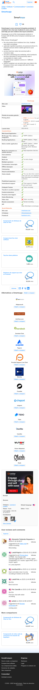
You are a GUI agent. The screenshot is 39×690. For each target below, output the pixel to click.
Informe (14, 288)
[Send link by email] (20, 288)
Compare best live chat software (10, 238)
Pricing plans (24, 555)
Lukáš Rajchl (16, 552)
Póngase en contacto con (28, 665)
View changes (7, 523)
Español (36, 2)
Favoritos (16, 24)
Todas (3, 6)
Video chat (23, 543)
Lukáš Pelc (15, 579)
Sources (5, 500)
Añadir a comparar (29, 293)
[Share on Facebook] (22, 288)
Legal (22, 663)
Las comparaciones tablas (9, 665)
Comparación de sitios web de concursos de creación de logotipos (12, 635)
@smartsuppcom (26, 213)
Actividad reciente (6, 677)
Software (10, 6)
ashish (14, 601)
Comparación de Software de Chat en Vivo (12, 221)
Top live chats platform (10, 255)
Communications (19, 6)
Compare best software (8, 663)
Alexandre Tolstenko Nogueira (22, 539)
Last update (6, 511)
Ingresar (29, 2)
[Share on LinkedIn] (28, 288)
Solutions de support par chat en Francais (12, 273)
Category (6, 504)
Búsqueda (14, 2)
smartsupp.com (25, 103)
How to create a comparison (9, 661)
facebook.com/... (26, 215)
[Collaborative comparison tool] (6, 2)
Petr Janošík (16, 589)
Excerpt (5, 495)
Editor (23, 508)
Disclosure (24, 661)
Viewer (5, 508)
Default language (26, 505)
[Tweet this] (25, 288)
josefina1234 (16, 569)
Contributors (7, 514)
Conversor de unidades (8, 668)
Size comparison (6, 670)
